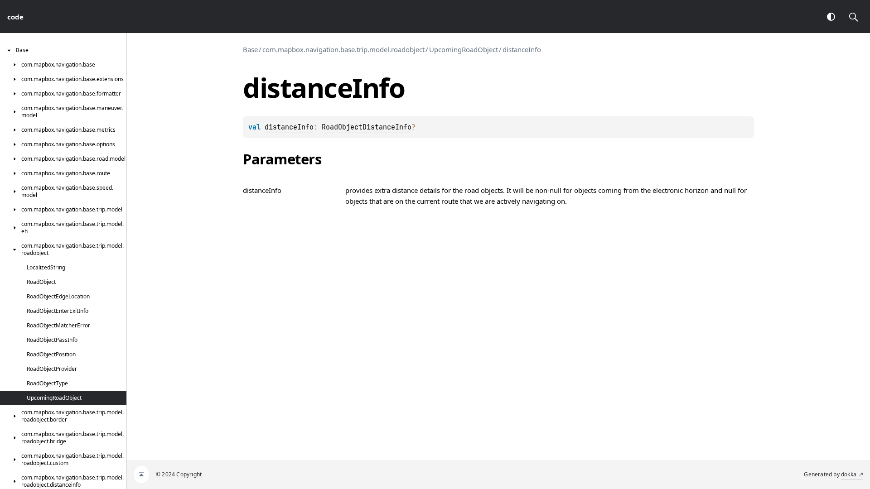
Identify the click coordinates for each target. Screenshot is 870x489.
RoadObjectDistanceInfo (366, 127)
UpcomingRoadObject (463, 49)
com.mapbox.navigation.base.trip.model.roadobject (343, 49)
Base (250, 49)
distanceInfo (522, 49)
